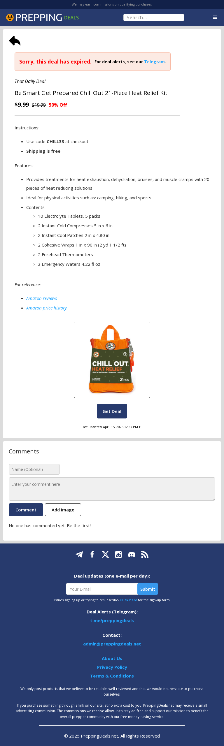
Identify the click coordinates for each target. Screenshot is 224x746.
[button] (215, 17)
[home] (42, 17)
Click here (128, 600)
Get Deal (112, 411)
